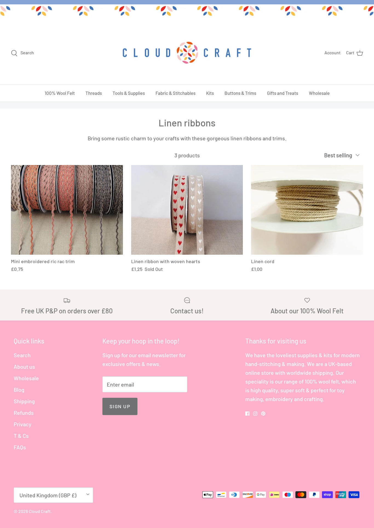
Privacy (22, 424)
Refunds (24, 412)
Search (22, 355)
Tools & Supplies (129, 93)
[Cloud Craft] (187, 52)
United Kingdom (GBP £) (47, 495)
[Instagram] (255, 413)
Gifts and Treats (282, 93)
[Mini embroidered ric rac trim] (67, 210)
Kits (210, 93)
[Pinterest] (263, 413)
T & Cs (21, 435)
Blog (19, 389)
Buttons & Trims (240, 93)
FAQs (20, 447)
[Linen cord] (307, 210)
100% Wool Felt (60, 93)
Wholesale (319, 93)
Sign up (120, 406)
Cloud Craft (40, 511)
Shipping (24, 401)
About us (24, 366)
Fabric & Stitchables (175, 93)
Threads (93, 93)
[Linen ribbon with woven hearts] (187, 210)
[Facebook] (247, 413)
